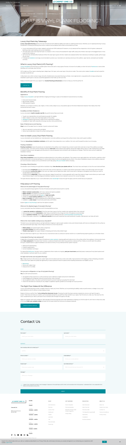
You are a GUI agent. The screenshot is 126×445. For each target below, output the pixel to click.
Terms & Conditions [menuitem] (104, 412)
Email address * (67, 355)
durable (92, 71)
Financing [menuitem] (50, 424)
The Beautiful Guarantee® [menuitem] (88, 412)
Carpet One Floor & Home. (21, 438)
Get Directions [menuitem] (51, 404)
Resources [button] (17, 5)
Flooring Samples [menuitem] (69, 407)
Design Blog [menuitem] (68, 413)
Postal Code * (23, 363)
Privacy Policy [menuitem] (102, 414)
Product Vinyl (40, 13)
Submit (63, 391)
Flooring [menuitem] (50, 407)
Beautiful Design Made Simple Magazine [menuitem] (70, 410)
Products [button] (8, 5)
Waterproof (26, 119)
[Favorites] (117, 5)
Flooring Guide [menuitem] (85, 409)
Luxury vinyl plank (25, 66)
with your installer (60, 160)
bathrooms (31, 251)
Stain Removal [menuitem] (85, 404)
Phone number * (24, 355)
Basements (26, 263)
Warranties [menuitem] (85, 414)
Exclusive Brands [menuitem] (86, 419)
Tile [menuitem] (49, 419)
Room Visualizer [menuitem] (69, 404)
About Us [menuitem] (101, 404)
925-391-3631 (17, 2)
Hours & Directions (92, 5)
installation (32, 58)
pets (42, 195)
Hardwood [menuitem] (50, 412)
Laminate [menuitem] (50, 417)
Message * (22, 372)
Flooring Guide (31, 13)
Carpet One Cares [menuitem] (103, 407)
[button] (115, 5)
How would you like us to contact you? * (29, 347)
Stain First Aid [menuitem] (85, 407)
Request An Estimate (106, 5)
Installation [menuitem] (85, 417)
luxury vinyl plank (29, 96)
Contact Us (26, 85)
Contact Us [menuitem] (102, 409)
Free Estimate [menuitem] (51, 421)
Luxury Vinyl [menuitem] (51, 409)
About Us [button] (25, 5)
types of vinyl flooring (30, 202)
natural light (55, 178)
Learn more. (9, 442)
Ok (104, 441)
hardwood (94, 66)
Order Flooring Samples (30, 305)
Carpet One (23, 13)
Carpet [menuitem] (50, 414)
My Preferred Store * (68, 363)
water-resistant (54, 239)
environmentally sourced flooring (73, 214)
